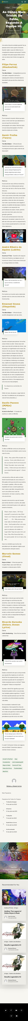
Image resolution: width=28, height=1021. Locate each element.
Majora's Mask (6, 765)
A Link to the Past (8, 759)
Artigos (8, 7)
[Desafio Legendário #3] (14, 938)
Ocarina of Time (16, 765)
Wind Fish (5, 771)
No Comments (20, 33)
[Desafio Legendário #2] (14, 970)
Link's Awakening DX (17, 762)
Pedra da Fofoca (17, 7)
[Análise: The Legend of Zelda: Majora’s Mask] (14, 905)
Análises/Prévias (8, 908)
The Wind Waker (18, 768)
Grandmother (6, 762)
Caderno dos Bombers (15, 941)
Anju (16, 759)
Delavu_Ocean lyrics (14, 30)
